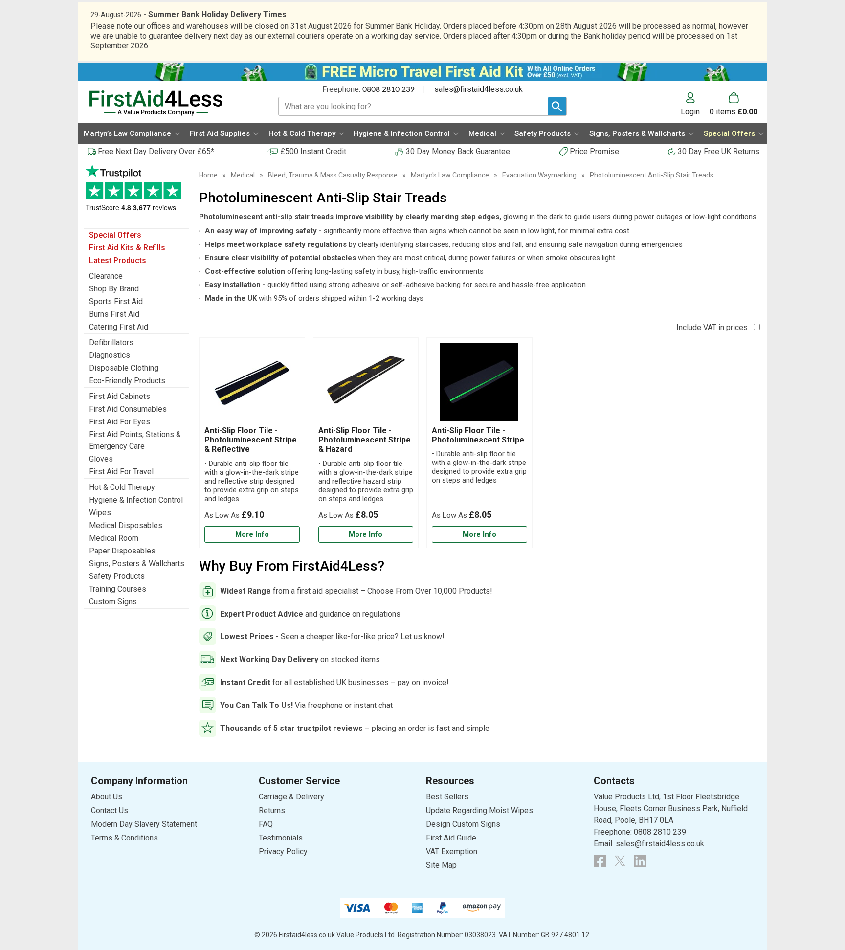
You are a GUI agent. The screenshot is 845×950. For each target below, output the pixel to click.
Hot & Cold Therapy (122, 487)
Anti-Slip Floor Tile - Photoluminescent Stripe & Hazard (364, 440)
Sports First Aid (116, 301)
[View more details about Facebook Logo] (600, 861)
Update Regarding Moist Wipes (479, 810)
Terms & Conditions (124, 837)
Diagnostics (109, 355)
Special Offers (115, 235)
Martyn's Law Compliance (450, 175)
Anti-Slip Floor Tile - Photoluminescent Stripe (478, 435)
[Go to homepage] (171, 103)
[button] (695, 104)
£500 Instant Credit (313, 151)
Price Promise (594, 151)
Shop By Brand (114, 288)
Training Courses (117, 589)
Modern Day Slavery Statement (144, 824)
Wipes (100, 512)
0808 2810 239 (388, 89)
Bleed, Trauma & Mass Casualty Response (333, 175)
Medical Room (113, 538)
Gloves (101, 459)
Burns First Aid (114, 314)
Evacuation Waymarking (539, 175)
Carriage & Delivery (291, 796)
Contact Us (109, 810)
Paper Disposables (122, 550)
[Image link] (620, 861)
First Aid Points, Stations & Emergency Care (135, 440)
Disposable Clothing (123, 368)
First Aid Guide (451, 837)
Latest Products (117, 260)
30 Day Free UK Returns (718, 151)
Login (690, 111)
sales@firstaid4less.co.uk (478, 89)
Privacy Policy (283, 851)
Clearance (106, 276)
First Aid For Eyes (119, 421)
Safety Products (117, 576)
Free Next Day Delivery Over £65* (156, 151)
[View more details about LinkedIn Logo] (640, 861)
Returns (272, 810)
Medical (243, 175)
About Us (106, 796)
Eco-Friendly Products (127, 380)
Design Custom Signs (463, 824)
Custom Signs (113, 601)
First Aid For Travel (121, 471)
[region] (252, 384)
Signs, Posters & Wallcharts (136, 563)
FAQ (266, 824)
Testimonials (136, 192)
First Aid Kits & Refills (127, 247)
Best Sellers (447, 796)
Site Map (441, 865)
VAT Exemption (451, 851)
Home (208, 175)
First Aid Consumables (128, 409)
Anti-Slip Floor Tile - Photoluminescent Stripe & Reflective (250, 440)
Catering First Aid (118, 326)
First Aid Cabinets (119, 396)
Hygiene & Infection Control (136, 500)
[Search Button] (557, 106)
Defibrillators (111, 342)
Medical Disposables (125, 525)
